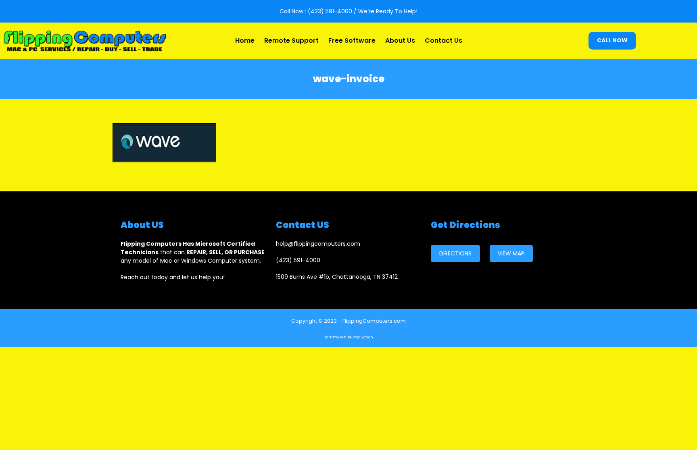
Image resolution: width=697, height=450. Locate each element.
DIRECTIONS (455, 253)
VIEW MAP (511, 253)
